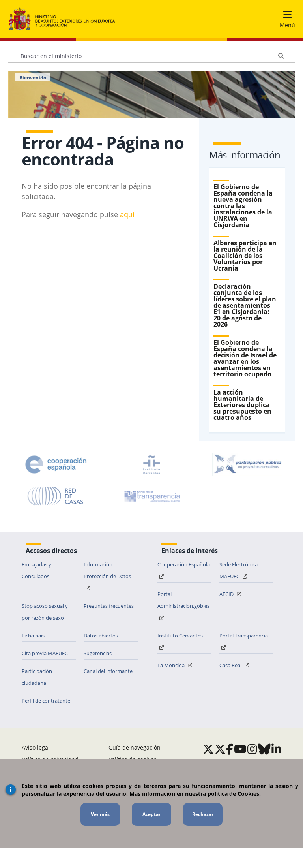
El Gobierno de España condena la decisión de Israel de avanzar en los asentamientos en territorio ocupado (245, 358)
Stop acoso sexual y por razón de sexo (45, 611)
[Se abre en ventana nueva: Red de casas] (55, 496)
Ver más (100, 814)
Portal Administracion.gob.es (183, 599)
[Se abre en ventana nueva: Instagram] (252, 748)
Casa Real (231, 665)
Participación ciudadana (37, 676)
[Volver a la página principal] (62, 19)
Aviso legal (36, 747)
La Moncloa (171, 665)
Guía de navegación (134, 747)
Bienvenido (32, 78)
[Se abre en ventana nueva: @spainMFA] (220, 748)
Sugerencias (98, 653)
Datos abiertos (101, 635)
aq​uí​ (127, 214)
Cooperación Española (183, 564)
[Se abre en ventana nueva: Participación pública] (247, 464)
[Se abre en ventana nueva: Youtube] (240, 748)
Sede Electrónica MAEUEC (238, 570)
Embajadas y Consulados (36, 570)
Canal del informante (108, 671)
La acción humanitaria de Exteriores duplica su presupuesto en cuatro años (242, 405)
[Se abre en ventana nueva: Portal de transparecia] (151, 496)
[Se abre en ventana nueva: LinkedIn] (276, 748)
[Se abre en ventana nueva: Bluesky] (264, 748)
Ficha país (33, 635)
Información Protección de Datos (107, 570)
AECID (227, 594)
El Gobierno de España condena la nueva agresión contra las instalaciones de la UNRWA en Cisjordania (243, 205)
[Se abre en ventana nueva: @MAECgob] (208, 748)
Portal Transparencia (243, 635)
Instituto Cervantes (180, 635)
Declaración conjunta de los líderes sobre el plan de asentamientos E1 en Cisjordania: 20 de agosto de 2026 (244, 305)
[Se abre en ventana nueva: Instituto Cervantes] (151, 464)
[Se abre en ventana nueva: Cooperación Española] (56, 464)
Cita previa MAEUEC (45, 653)
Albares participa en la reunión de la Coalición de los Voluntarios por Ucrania (245, 256)
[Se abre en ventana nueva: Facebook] (229, 748)
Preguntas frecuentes (109, 605)
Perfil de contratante (46, 700)
